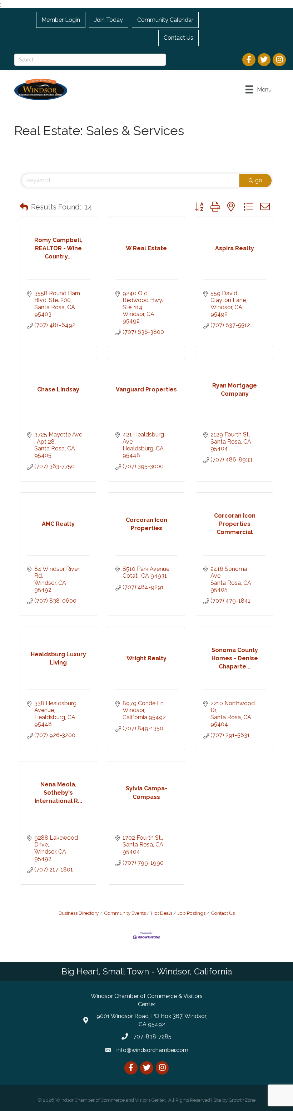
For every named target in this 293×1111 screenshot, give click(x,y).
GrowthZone (242, 1100)
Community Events (125, 913)
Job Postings (191, 913)
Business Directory (79, 913)
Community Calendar (165, 19)
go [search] (258, 180)
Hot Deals (161, 913)
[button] (24, 207)
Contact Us (178, 37)
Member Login (60, 19)
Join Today (108, 19)
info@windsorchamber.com (152, 1050)
